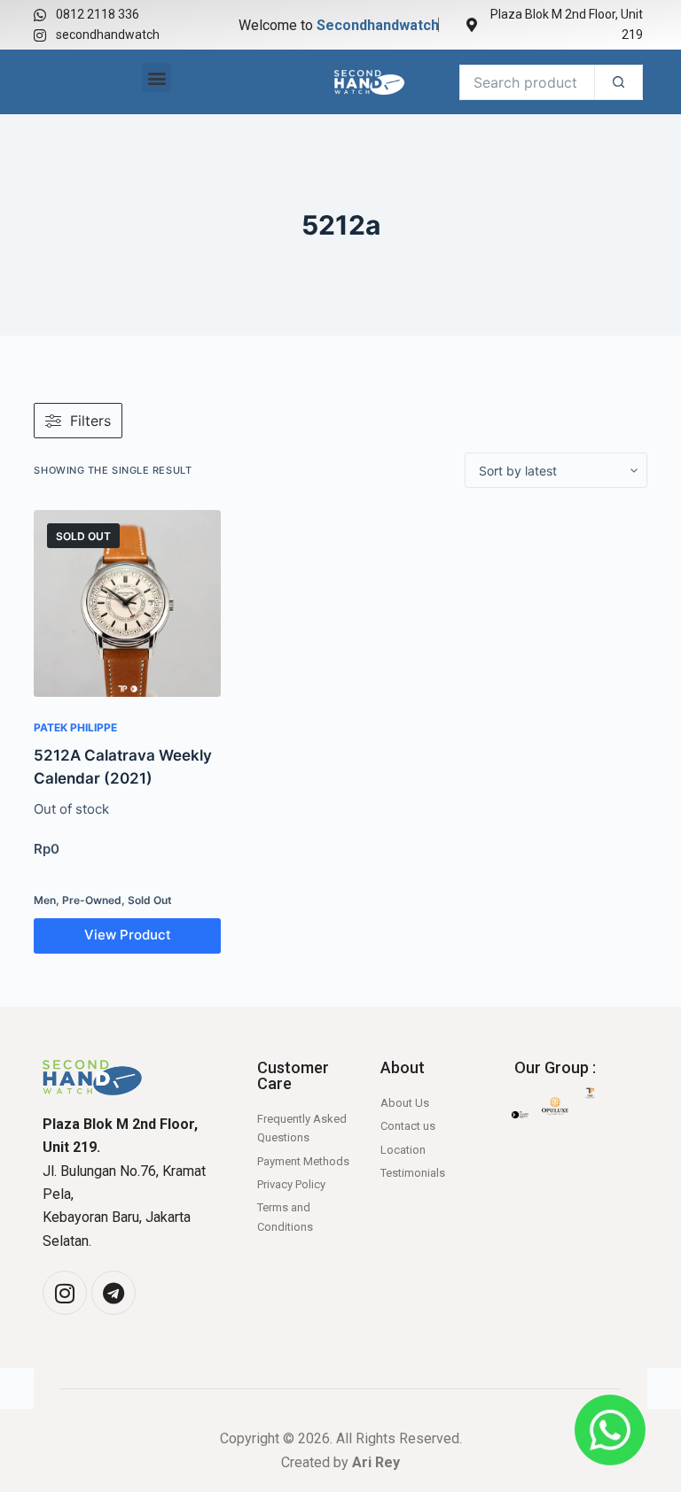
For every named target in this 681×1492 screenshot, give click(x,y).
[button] (156, 77)
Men (45, 900)
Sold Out (150, 900)
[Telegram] (113, 1293)
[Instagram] (65, 1293)
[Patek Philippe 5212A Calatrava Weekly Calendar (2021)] (127, 603)
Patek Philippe (75, 727)
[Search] (618, 82)
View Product (127, 934)
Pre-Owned (91, 900)
